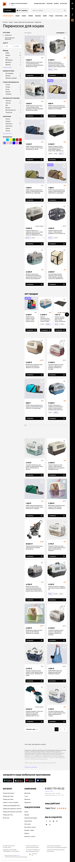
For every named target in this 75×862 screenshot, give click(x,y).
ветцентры (63, 3)
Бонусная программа (30, 818)
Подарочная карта (8, 793)
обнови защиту (8, 15)
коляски (43, 744)
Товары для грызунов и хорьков (12, 808)
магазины (50, 3)
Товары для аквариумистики (11, 805)
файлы (18, 855)
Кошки (24, 15)
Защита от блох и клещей (10, 802)
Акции (26, 811)
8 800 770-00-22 (54, 788)
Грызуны (38, 15)
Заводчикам (28, 821)
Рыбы (45, 15)
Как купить (27, 824)
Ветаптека (59, 15)
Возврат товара (29, 830)
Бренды (26, 814)
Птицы (51, 15)
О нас (26, 796)
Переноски (8, 35)
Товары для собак (8, 799)
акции (17, 15)
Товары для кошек (8, 796)
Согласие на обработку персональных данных (33, 850)
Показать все (7, 67)
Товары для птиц (8, 814)
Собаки (30, 15)
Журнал (26, 833)
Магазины (27, 793)
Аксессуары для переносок (9, 38)
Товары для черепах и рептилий (12, 811)
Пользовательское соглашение (31, 854)
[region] (35, 16)
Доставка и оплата (30, 827)
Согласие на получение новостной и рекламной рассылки (57, 846)
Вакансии (27, 799)
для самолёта (36, 744)
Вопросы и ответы (29, 836)
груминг (56, 3)
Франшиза (27, 802)
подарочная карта (39, 3)
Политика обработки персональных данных (32, 846)
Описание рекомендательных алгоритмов (55, 850)
